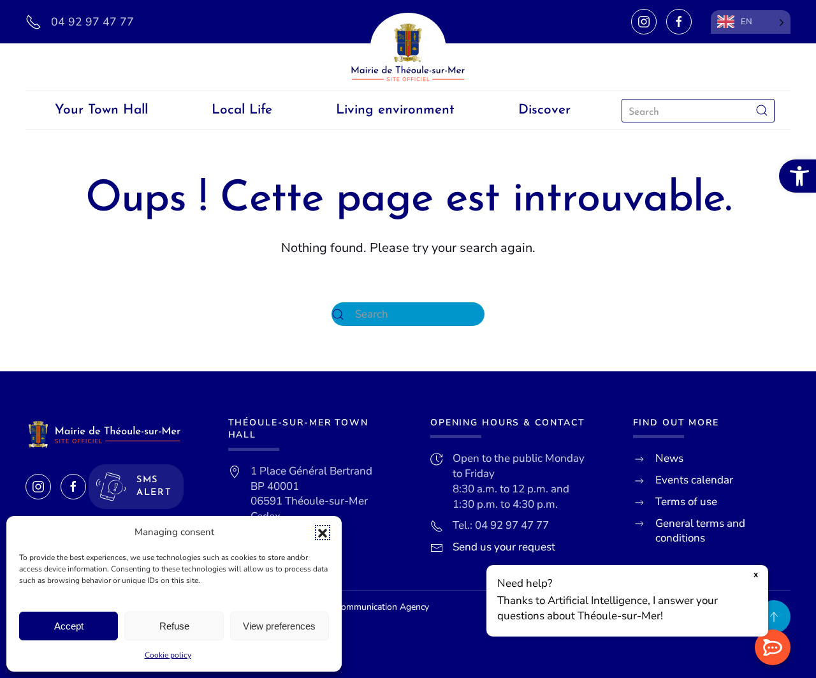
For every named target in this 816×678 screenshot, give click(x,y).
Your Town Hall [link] (101, 110)
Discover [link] (544, 110)
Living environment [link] (395, 110)
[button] (322, 532)
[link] (797, 176)
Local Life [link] (242, 110)
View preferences (279, 626)
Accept (69, 626)
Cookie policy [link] (168, 655)
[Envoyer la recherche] (762, 110)
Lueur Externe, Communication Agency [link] (352, 607)
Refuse (174, 626)
